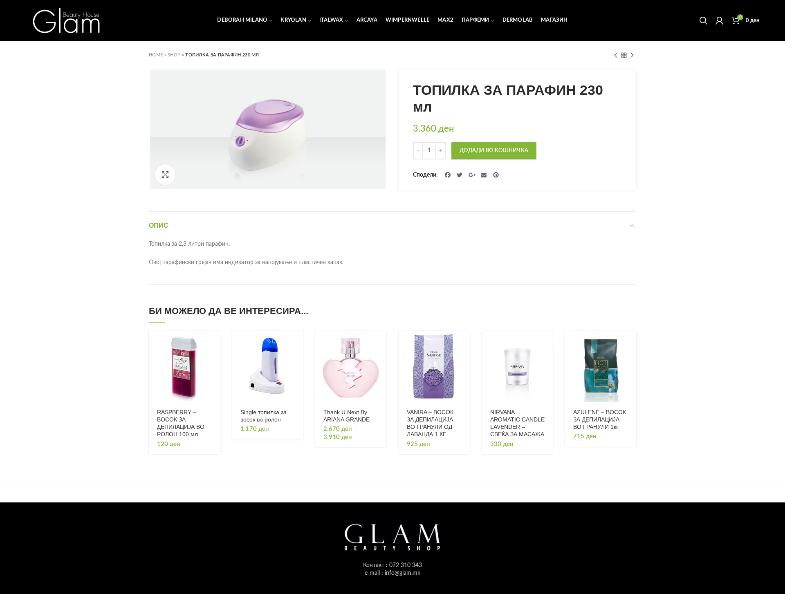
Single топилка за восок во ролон (263, 416)
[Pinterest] (496, 175)
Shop (174, 55)
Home (156, 55)
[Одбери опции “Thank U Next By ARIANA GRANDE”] (380, 344)
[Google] (472, 175)
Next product (632, 55)
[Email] (484, 175)
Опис (158, 225)
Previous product (616, 55)
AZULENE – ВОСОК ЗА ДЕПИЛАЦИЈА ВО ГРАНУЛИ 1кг (599, 419)
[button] (214, 344)
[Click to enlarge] (165, 174)
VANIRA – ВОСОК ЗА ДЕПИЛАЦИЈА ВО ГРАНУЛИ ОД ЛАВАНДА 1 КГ (430, 423)
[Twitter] (460, 175)
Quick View (214, 363)
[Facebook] (448, 175)
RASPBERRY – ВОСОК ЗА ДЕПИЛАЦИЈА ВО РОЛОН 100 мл (180, 423)
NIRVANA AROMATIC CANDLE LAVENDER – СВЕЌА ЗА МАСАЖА (517, 423)
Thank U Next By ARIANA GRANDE (346, 416)
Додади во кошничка (494, 150)
